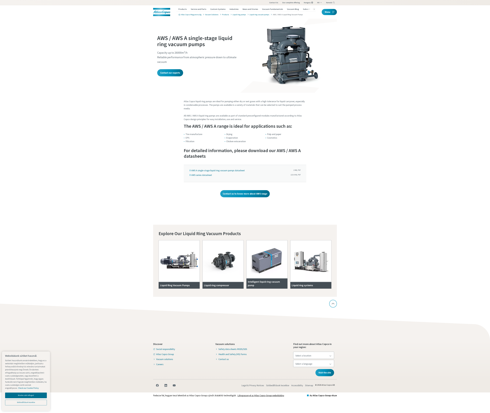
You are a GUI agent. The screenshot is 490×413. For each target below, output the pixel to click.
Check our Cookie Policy (28, 388)
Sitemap (309, 385)
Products (182, 9)
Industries (234, 9)
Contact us (273, 2)
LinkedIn (165, 385)
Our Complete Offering (291, 2)
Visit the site (324, 372)
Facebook (157, 385)
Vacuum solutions (164, 359)
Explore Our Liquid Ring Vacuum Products (200, 233)
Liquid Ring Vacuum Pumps (175, 285)
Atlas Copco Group (165, 354)
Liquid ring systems (302, 285)
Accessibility (297, 385)
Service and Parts (198, 9)
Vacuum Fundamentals (272, 9)
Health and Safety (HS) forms (232, 354)
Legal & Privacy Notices (252, 385)
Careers (159, 364)
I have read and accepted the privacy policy (239, 211)
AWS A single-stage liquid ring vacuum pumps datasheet (218, 170)
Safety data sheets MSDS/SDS (232, 349)
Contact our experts (170, 72)
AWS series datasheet (201, 175)
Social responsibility (165, 349)
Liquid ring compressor (216, 285)
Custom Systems (217, 9)
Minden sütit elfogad (26, 395)
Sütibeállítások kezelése (277, 385)
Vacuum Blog (293, 9)
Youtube (174, 385)
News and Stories (250, 9)
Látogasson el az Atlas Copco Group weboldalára (260, 395)
